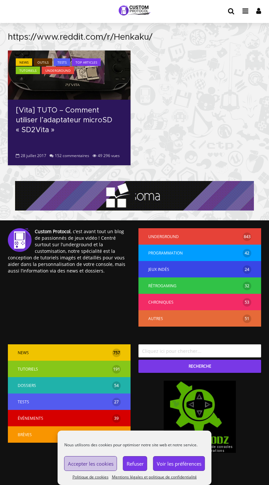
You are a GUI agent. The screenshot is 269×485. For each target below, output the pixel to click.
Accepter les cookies (91, 463)
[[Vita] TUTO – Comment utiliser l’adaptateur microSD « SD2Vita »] (69, 74)
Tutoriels (27, 70)
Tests (62, 62)
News (24, 62)
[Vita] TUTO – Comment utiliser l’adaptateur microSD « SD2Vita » (64, 120)
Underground (58, 70)
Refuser (135, 463)
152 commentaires (72, 155)
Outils (43, 62)
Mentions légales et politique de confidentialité (154, 477)
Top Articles (86, 62)
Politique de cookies (90, 477)
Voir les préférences (179, 463)
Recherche (200, 366)
